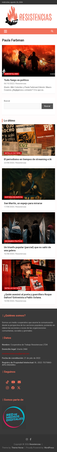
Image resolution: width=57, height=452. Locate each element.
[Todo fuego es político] (28, 61)
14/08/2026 (9, 301)
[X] (18, 388)
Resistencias (21, 83)
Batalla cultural (13, 153)
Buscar (7, 101)
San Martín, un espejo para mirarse (23, 203)
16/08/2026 (9, 254)
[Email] (19, 382)
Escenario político (13, 241)
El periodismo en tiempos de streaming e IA (28, 159)
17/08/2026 (9, 207)
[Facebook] (13, 388)
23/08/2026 (9, 163)
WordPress (49, 447)
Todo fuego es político (16, 80)
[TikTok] (7, 382)
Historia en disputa (13, 197)
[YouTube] (13, 382)
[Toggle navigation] (5, 31)
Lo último (9, 120)
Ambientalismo (11, 74)
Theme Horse (17, 447)
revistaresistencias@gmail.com (15, 353)
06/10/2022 (9, 83)
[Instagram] (7, 388)
